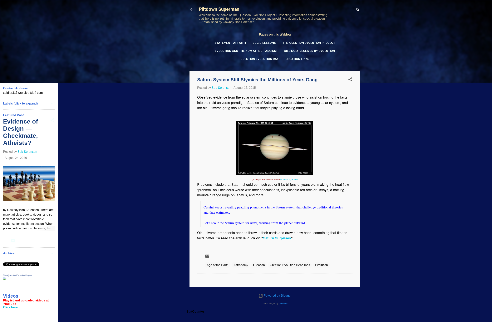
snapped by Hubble (289, 179)
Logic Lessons (264, 43)
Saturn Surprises (277, 238)
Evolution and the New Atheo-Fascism (246, 51)
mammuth (283, 303)
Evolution (321, 265)
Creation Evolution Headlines (290, 265)
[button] (350, 80)
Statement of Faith (230, 43)
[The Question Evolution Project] (4, 279)
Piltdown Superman (219, 9)
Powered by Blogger (277, 295)
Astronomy (241, 265)
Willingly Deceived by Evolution (309, 51)
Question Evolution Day (259, 59)
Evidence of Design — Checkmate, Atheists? (20, 132)
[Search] (358, 10)
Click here (10, 307)
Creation (259, 265)
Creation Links (297, 59)
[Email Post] (207, 257)
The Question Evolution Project (309, 43)
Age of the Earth (218, 265)
